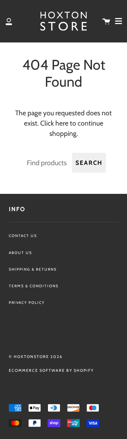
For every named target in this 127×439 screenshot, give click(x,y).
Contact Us (23, 235)
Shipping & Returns (33, 269)
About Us (20, 252)
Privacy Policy (27, 302)
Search (88, 162)
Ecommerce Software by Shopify (51, 370)
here (61, 123)
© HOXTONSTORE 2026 (35, 356)
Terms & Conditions (34, 286)
